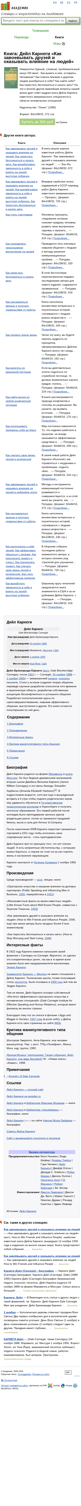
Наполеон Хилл (50, 1179)
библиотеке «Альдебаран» (42, 1109)
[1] (55, 790)
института (21, 981)
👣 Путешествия (9, 1380)
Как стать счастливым (19, 214)
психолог (64, 678)
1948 (47, 938)
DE (61, 3)
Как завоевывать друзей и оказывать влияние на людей (42, 1229)
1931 (50, 894)
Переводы (21, 37)
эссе (39, 879)
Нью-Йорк (35, 663)
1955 (42, 657)
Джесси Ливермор (52, 1192)
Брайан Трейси (61, 1160)
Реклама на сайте (40, 1374)
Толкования (40, 30)
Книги (59, 37)
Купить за (37, 122)
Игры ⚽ (59, 43)
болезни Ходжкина (45, 862)
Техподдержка (24, 1374)
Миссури (47, 650)
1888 (44, 643)
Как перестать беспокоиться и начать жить (20, 276)
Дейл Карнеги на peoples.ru (24, 1096)
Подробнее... (56, 172)
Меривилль (56, 773)
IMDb (57, 1023)
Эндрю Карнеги (16, 967)
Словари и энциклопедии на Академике (32, 14)
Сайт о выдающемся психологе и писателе (33, 1138)
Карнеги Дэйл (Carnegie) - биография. (29, 1270)
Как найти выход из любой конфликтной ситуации (18, 401)
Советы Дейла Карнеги (21, 1131)
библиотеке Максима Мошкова (45, 1102)
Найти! (73, 20)
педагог (52, 678)
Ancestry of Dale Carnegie (24, 1076)
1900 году (57, 981)
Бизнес (33, 1151)
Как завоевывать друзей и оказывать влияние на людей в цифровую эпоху (21, 488)
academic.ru (14, 6)
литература (47, 1151)
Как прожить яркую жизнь (21, 334)
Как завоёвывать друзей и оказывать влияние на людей (42, 1255)
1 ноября (35, 657)
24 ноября (35, 643)
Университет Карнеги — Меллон (27, 974)
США (56, 650)
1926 (22, 894)
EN (55, 3)
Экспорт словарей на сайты (14, 1385)
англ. (47, 670)
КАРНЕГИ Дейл (14, 1339)
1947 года (36, 1019)
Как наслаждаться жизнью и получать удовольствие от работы (21, 305)
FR (75, 3)
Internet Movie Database (57, 1120)
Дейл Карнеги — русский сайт (25, 1089)
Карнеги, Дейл (13, 1297)
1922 (31, 674)
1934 (34, 908)
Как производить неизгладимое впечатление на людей (20, 247)
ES (68, 3)
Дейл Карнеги (15, 1102)
